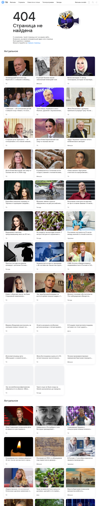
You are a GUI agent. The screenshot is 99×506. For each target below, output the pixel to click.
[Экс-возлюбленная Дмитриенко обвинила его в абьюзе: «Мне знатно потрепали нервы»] (18, 380)
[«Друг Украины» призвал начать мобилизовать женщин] (80, 133)
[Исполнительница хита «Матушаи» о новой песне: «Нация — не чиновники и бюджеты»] (18, 349)
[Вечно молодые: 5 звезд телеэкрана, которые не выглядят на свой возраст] (80, 71)
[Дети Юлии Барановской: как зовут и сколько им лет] (49, 133)
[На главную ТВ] (6, 2)
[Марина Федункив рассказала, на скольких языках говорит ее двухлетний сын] (18, 318)
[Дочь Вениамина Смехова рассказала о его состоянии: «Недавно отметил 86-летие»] (80, 380)
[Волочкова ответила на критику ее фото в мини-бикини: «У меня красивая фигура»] (80, 194)
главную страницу (33, 43)
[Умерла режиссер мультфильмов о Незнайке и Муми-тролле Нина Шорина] (49, 411)
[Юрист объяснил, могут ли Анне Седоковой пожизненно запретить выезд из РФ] (18, 287)
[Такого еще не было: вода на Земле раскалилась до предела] (49, 380)
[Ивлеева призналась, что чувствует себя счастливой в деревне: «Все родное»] (18, 442)
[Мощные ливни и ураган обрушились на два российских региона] (49, 194)
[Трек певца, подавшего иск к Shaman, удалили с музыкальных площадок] (49, 102)
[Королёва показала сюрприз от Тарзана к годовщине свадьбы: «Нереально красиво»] (18, 194)
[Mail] (3, 2)
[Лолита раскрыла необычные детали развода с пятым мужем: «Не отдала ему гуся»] (49, 318)
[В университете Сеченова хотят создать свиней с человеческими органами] (49, 163)
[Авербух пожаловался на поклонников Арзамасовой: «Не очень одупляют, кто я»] (49, 442)
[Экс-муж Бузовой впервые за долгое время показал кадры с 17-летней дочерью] (49, 287)
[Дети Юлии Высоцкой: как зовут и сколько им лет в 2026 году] (18, 163)
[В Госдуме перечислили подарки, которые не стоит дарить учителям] (80, 318)
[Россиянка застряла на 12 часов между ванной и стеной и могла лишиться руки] (80, 225)
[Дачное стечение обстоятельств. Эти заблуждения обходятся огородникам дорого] (80, 287)
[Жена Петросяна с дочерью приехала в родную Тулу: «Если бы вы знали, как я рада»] (80, 102)
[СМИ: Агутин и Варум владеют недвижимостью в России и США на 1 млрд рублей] (80, 256)
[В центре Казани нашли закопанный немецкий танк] (49, 71)
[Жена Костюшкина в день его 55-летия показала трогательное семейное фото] (49, 349)
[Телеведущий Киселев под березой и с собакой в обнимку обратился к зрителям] (18, 71)
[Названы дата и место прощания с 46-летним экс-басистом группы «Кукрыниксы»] (49, 256)
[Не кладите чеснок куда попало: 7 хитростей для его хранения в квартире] (49, 225)
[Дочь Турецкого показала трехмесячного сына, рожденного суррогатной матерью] (18, 411)
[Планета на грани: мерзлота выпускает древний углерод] (80, 411)
